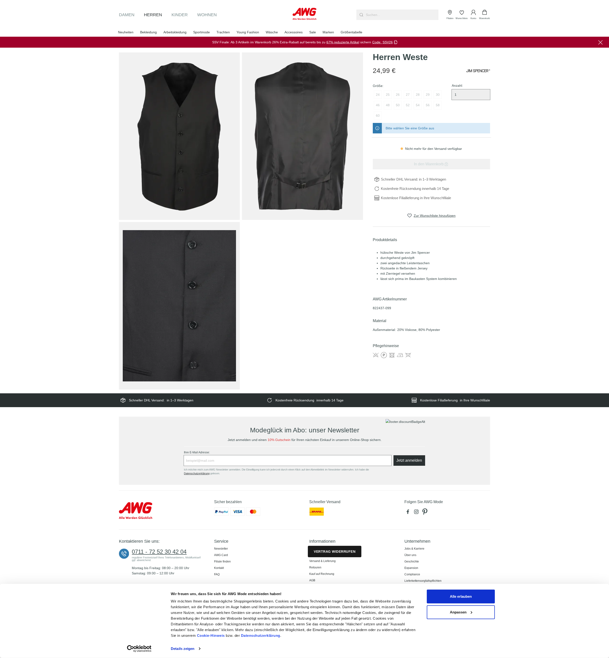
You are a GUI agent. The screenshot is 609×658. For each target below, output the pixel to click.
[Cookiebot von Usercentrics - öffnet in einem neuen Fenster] (139, 648)
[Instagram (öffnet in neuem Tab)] (417, 513)
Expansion (411, 568)
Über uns (410, 555)
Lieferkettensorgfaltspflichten (423, 580)
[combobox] (401, 15)
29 (428, 94)
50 (398, 105)
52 (408, 105)
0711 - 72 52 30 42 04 (159, 551)
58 (438, 105)
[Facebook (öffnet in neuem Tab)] (408, 513)
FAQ (217, 574)
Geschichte (411, 561)
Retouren (315, 567)
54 (418, 105)
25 (388, 94)
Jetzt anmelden (409, 460)
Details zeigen (182, 649)
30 (438, 94)
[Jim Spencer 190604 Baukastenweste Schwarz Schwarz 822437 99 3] (179, 306)
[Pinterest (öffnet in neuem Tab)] (425, 513)
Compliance (412, 574)
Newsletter (221, 548)
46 (378, 105)
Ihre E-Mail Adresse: (197, 452)
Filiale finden (222, 561)
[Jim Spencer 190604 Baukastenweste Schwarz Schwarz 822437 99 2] (302, 136)
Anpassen (458, 612)
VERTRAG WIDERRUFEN (334, 551)
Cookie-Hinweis (211, 635)
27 (408, 94)
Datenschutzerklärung (260, 635)
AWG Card (221, 555)
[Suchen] (360, 15)
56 (428, 105)
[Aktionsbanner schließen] (600, 42)
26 (398, 94)
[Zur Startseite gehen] (304, 14)
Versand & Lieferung (322, 561)
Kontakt (219, 568)
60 (378, 115)
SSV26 (388, 42)
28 (418, 94)
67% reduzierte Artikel (342, 42)
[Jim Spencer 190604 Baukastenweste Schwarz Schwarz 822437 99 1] (179, 136)
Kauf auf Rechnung (321, 574)
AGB (312, 580)
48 (388, 105)
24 (378, 94)
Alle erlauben (461, 596)
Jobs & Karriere (414, 548)
